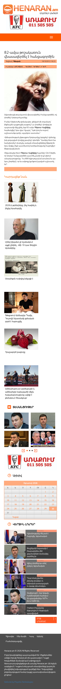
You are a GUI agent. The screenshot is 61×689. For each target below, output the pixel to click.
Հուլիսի (15, 517)
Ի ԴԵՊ (43, 67)
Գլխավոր (10, 636)
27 (30, 509)
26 (23, 509)
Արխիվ (40, 636)
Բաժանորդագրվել (14, 641)
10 (8, 500)
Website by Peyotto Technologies (18, 682)
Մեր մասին (21, 636)
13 (30, 500)
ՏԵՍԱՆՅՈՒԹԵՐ (23, 407)
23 (53, 504)
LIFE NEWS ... (19, 67)
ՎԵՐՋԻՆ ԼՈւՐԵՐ (24, 524)
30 (53, 509)
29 (45, 509)
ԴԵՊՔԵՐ (36, 67)
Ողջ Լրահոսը (41, 620)
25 (15, 509)
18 (15, 504)
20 (30, 504)
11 (15, 500)
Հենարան (16, 61)
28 (38, 509)
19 (23, 504)
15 (45, 500)
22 (45, 504)
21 (38, 504)
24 (8, 509)
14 (38, 500)
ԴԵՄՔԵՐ (28, 67)
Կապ (31, 636)
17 (8, 504)
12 (23, 500)
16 (53, 500)
